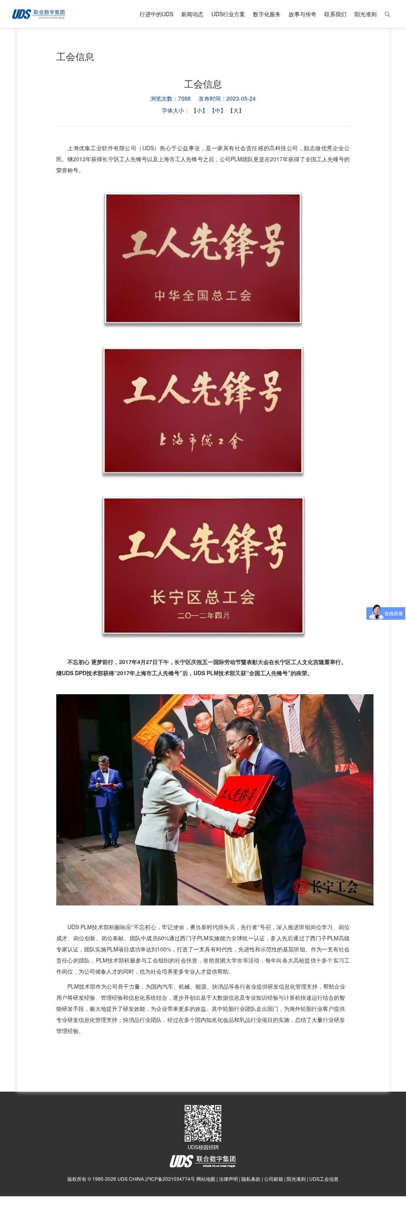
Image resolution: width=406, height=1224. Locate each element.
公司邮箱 (273, 1178)
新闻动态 (192, 14)
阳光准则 (365, 14)
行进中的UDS (156, 14)
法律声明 (228, 1178)
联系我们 (335, 14)
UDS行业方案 (228, 14)
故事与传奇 (302, 14)
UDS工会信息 (324, 1178)
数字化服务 (267, 14)
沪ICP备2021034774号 (170, 1178)
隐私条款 (250, 1178)
